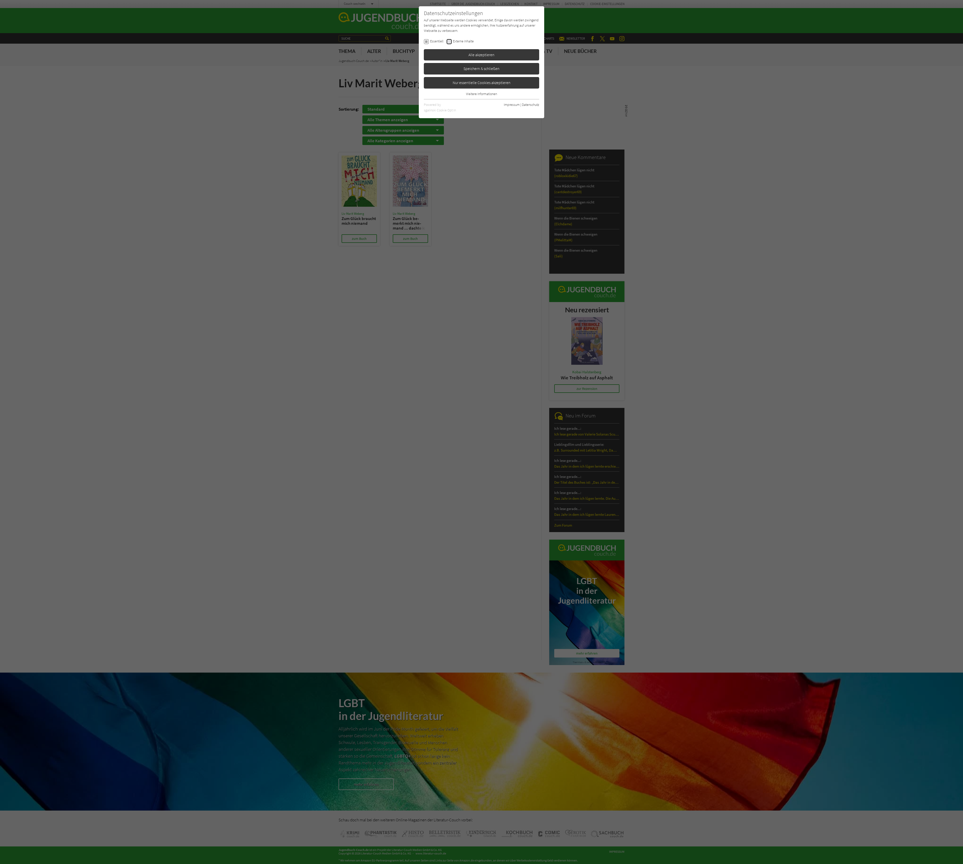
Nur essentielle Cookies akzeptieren (482, 82)
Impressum (512, 104)
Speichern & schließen (481, 68)
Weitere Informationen (481, 94)
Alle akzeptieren (481, 54)
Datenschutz (530, 104)
